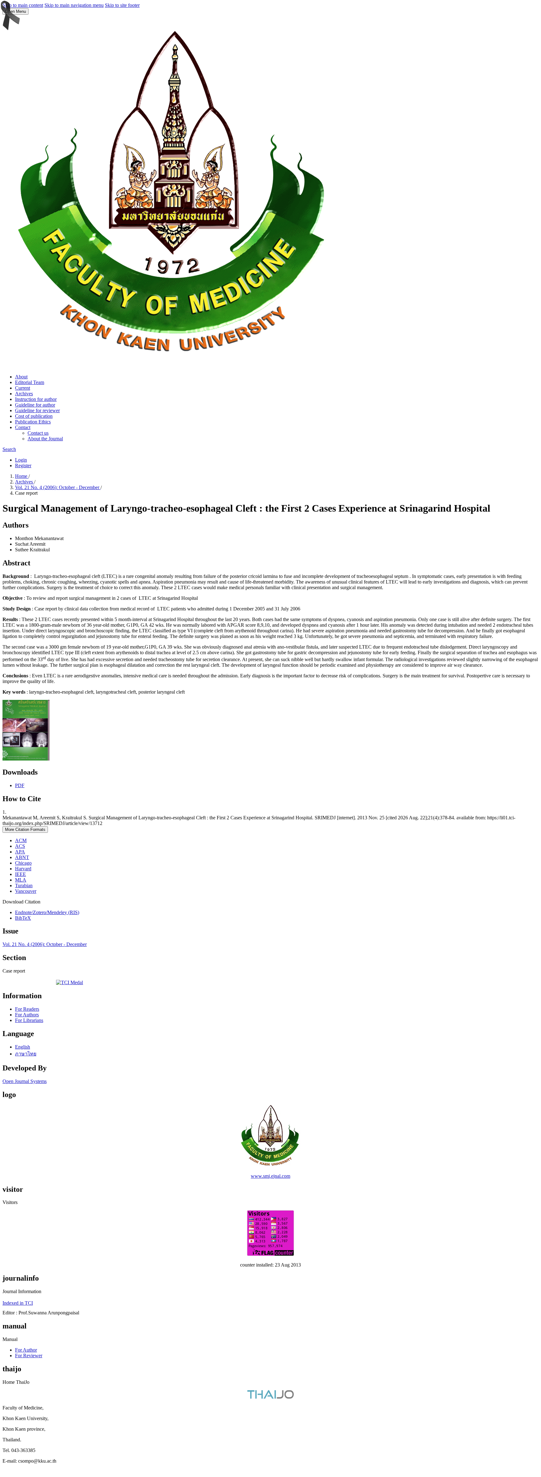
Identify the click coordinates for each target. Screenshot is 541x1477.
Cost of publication (34, 416)
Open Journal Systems (25, 1081)
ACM (21, 840)
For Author (26, 1350)
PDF (19, 785)
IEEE (20, 874)
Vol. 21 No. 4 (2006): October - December (57, 487)
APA (20, 851)
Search (9, 449)
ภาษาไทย (25, 1053)
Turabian (24, 885)
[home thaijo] (270, 1397)
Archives (24, 393)
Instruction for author (36, 399)
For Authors (27, 1014)
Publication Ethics (33, 421)
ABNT (22, 857)
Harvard (23, 868)
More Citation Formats (25, 829)
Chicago (23, 863)
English (22, 1047)
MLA (20, 880)
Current (22, 388)
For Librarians (29, 1020)
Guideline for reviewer (37, 410)
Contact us (38, 433)
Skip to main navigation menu (74, 5)
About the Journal (45, 438)
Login (21, 460)
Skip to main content (23, 5)
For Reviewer (28, 1355)
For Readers (27, 1009)
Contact (22, 427)
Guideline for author (35, 404)
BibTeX (23, 918)
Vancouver (25, 891)
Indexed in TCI (18, 1303)
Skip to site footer (122, 5)
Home (21, 476)
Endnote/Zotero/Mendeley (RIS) (47, 912)
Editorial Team (29, 382)
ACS (20, 846)
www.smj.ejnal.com (270, 1176)
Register (23, 465)
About (21, 376)
